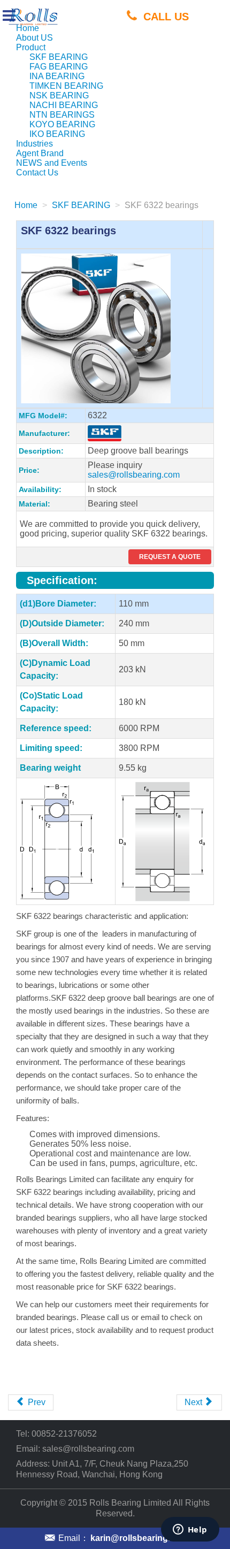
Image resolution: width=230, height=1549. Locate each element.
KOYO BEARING (62, 124)
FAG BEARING (58, 66)
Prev (35, 1402)
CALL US (166, 16)
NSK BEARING (59, 95)
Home (27, 28)
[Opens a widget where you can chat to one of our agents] (189, 1530)
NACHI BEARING (63, 105)
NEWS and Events (51, 162)
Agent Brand (40, 153)
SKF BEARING (58, 57)
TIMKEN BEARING (66, 85)
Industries (34, 143)
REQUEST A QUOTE (170, 557)
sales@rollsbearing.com (134, 474)
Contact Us (37, 172)
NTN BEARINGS (62, 114)
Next (194, 1402)
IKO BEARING (57, 134)
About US (34, 37)
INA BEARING (57, 76)
